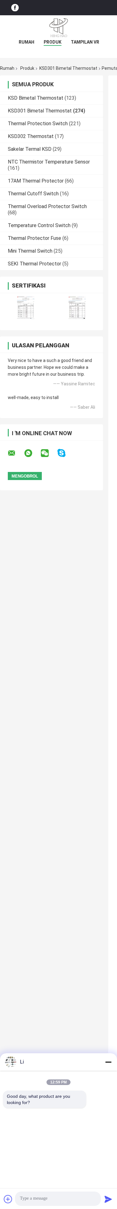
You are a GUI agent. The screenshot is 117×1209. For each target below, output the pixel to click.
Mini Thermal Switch (30, 251)
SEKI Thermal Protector (34, 264)
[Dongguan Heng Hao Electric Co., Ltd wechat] (48, 453)
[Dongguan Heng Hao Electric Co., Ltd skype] (65, 453)
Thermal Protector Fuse (34, 238)
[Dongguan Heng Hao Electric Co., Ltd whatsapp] (32, 453)
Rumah (26, 42)
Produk (52, 42)
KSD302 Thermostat (31, 136)
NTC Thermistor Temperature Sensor (49, 162)
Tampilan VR (85, 42)
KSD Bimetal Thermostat (35, 98)
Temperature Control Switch (39, 225)
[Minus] (108, 1062)
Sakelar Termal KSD (29, 149)
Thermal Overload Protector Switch (47, 206)
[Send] (108, 1199)
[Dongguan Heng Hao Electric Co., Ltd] (58, 27)
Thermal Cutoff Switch (33, 194)
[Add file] (8, 1199)
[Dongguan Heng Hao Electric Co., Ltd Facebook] (15, 8)
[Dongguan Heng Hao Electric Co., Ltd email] (15, 453)
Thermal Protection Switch (38, 123)
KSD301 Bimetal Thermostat (68, 68)
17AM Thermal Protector (36, 181)
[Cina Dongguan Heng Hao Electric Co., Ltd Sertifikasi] (25, 307)
